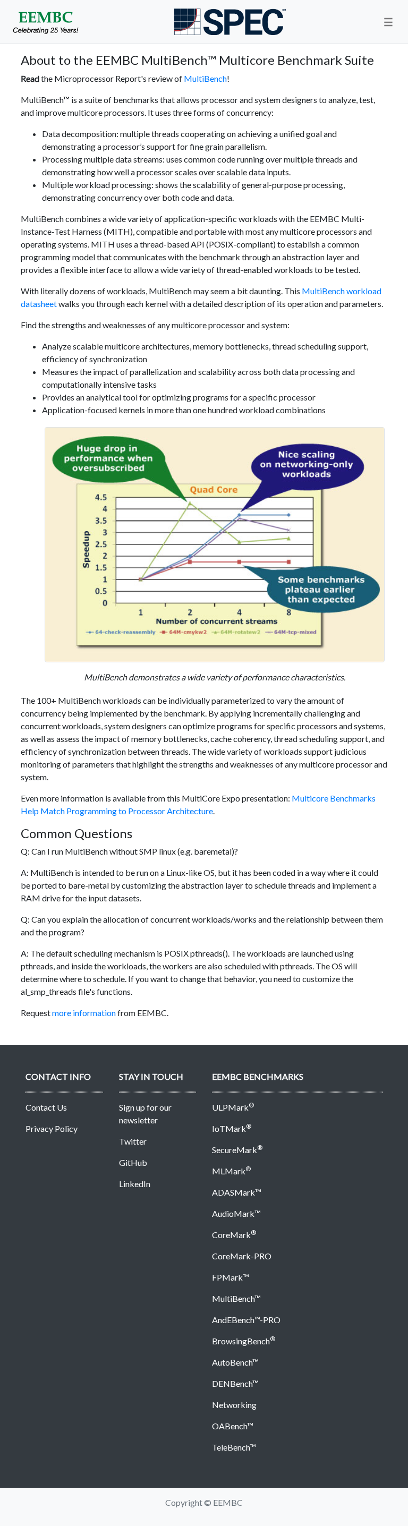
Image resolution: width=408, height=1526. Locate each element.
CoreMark (234, 1235)
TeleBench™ (234, 1447)
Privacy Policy (52, 1128)
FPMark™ (230, 1277)
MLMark (231, 1171)
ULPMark (233, 1107)
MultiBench (205, 78)
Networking (234, 1405)
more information (84, 1013)
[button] (388, 21)
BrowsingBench (243, 1341)
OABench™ (232, 1426)
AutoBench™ (235, 1362)
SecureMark (237, 1150)
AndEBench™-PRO (246, 1320)
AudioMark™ (236, 1213)
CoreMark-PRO (241, 1256)
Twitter (133, 1141)
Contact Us (46, 1107)
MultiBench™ (236, 1298)
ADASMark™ (236, 1192)
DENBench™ (235, 1383)
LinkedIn (134, 1184)
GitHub (133, 1162)
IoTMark (231, 1128)
